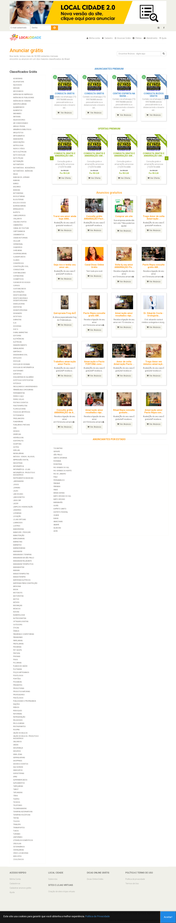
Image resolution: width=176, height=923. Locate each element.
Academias (17, 79)
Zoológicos (18, 859)
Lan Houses (18, 494)
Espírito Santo (59, 509)
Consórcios (18, 263)
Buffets (16, 212)
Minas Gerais (58, 493)
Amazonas (58, 522)
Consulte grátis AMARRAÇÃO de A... (64, 411)
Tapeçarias (18, 786)
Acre (55, 531)
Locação (17, 516)
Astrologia (18, 145)
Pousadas (17, 682)
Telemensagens (20, 808)
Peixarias (17, 647)
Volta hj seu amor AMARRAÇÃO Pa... (124, 265)
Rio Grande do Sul (61, 467)
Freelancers (18, 418)
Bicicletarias (19, 196)
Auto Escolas (19, 155)
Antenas (16, 117)
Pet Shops (17, 650)
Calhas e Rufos (19, 222)
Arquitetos (18, 133)
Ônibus (16, 631)
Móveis (16, 602)
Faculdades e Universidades (25, 387)
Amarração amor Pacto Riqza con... (153, 411)
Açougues (17, 85)
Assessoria (18, 139)
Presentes (17, 685)
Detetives (17, 316)
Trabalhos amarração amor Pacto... (64, 362)
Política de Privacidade (97, 916)
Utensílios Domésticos (23, 840)
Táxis (15, 796)
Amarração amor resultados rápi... (124, 314)
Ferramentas (19, 393)
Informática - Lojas (21, 469)
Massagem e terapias (22, 555)
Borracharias (19, 206)
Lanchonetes (19, 497)
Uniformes (17, 837)
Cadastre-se (15, 883)
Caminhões (18, 225)
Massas (16, 570)
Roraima (57, 461)
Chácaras (17, 250)
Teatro (16, 799)
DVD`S (15, 329)
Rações (16, 704)
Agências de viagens (22, 101)
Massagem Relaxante (22, 561)
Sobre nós (52, 879)
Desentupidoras (20, 310)
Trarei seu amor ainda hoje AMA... (64, 217)
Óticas (16, 628)
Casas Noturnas (20, 238)
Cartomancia (19, 231)
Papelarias (18, 641)
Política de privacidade (135, 879)
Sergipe (56, 451)
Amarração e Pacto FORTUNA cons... (94, 362)
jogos (16, 485)
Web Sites (17, 856)
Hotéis (16, 447)
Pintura (16, 653)
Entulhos (17, 358)
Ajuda (163, 38)
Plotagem (17, 669)
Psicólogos (18, 698)
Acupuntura (18, 82)
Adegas (16, 88)
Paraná (56, 483)
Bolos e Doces (19, 203)
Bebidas (16, 190)
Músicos (16, 609)
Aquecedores (19, 120)
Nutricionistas (19, 618)
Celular (16, 241)
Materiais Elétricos (21, 580)
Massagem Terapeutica (23, 564)
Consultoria (18, 270)
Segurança (18, 748)
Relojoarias (18, 723)
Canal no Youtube (21, 228)
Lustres (16, 526)
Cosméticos (18, 279)
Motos (16, 599)
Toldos (16, 821)
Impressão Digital (21, 460)
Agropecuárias (20, 104)
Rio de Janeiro (59, 474)
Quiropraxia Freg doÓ (64, 313)
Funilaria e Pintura (21, 425)
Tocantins (57, 448)
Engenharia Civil (20, 355)
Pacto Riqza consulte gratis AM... (94, 314)
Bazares (17, 187)
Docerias (17, 326)
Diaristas (17, 320)
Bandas (16, 180)
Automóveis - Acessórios (24, 168)
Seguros (17, 751)
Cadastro (108, 38)
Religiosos (17, 720)
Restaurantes (19, 726)
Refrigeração (19, 717)
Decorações (18, 292)
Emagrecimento (20, 345)
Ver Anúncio (68, 112)
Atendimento (151, 38)
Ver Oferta (157, 178)
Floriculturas (19, 409)
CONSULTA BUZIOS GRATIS (126, 94)
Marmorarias (19, 548)
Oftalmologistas (20, 621)
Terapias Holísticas (21, 815)
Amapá (56, 525)
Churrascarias (20, 254)
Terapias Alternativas (22, 812)
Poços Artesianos (21, 672)
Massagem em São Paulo (23, 558)
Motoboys (17, 593)
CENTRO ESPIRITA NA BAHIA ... (96, 94)
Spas (15, 777)
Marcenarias (19, 539)
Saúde (15, 745)
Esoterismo (18, 371)
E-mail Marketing (20, 332)
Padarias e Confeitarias (23, 634)
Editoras (17, 336)
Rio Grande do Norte (62, 471)
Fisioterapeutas (20, 406)
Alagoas (57, 528)
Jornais (16, 488)
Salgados (17, 742)
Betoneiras (18, 193)
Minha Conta (15, 879)
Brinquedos (18, 209)
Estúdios (17, 383)
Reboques (17, 711)
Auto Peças (18, 158)
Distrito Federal (60, 512)
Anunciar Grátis (124, 38)
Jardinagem (18, 481)
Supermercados (20, 780)
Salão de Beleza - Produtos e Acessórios (26, 737)
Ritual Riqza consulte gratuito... (124, 411)
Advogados (18, 91)
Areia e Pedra (19, 126)
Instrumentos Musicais (23, 478)
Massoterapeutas (21, 574)
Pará (55, 490)
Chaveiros (17, 247)
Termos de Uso (132, 883)
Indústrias (17, 463)
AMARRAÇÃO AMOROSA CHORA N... (155, 94)
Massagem (17, 551)
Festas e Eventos (20, 402)
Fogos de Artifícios (21, 412)
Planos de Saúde (20, 666)
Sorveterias (18, 773)
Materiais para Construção (25, 583)
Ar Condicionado (20, 123)
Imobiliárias (18, 453)
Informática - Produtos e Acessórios (24, 474)
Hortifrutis (18, 441)
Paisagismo (18, 637)
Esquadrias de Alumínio (23, 377)
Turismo (16, 834)
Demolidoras (19, 304)
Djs (14, 323)
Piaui (55, 477)
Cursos (16, 286)
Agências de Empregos (23, 94)
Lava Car (17, 500)
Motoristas (18, 596)
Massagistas (18, 567)
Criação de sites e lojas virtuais (61, 891)
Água (15, 174)
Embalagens (18, 348)
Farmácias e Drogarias (23, 390)
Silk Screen (18, 767)
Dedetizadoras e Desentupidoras (20, 299)
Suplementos (19, 783)
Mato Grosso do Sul (62, 496)
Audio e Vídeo (19, 149)
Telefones (17, 805)
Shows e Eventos (20, 764)
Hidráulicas (18, 438)
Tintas (16, 818)
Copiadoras (18, 276)
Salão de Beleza (20, 733)
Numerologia (19, 615)
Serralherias (19, 758)
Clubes (16, 260)
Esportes (17, 374)
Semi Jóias (17, 754)
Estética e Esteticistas (23, 380)
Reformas (17, 714)
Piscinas (16, 656)
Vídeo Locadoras (20, 853)
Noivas (16, 612)
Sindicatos (17, 770)
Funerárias (18, 422)
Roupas (16, 730)
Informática (18, 466)
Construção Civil (20, 266)
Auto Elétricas (19, 152)
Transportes (19, 828)
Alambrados (18, 107)
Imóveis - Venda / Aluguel (24, 457)
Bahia (55, 518)
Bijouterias (18, 200)
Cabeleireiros (19, 215)
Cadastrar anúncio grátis (20, 888)
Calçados (17, 219)
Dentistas (17, 307)
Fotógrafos (18, 415)
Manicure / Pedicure (22, 532)
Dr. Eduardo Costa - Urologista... (154, 314)
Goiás (55, 506)
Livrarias (17, 513)
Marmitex (17, 545)
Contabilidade (19, 273)
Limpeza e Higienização (23, 507)
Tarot (16, 789)
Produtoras (18, 688)
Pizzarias (17, 663)
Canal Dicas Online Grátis (94, 265)
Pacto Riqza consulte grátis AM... (154, 265)
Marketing (17, 542)
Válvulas (17, 844)
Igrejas (16, 450)
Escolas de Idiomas (21, 364)
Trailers (17, 824)
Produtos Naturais (21, 691)
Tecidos (16, 802)
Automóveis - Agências (23, 171)
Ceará (56, 515)
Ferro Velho (18, 399)
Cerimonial (18, 244)
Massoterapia (19, 577)
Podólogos (18, 676)
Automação (18, 161)
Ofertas (138, 38)
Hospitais (17, 444)
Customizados (19, 289)
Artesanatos (19, 136)
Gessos (16, 431)
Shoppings (17, 761)
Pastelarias (18, 644)
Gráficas (17, 434)
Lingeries (17, 510)
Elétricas (17, 342)
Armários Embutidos (22, 129)
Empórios (17, 352)
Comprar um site (124, 216)
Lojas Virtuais (19, 519)
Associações (18, 142)
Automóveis (18, 164)
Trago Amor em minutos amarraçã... (153, 362)
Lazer (15, 504)
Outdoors (17, 625)
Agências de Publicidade (23, 98)
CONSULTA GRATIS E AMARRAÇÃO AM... (156, 154)
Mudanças (17, 605)
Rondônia (57, 464)
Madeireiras (18, 529)
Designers (17, 313)
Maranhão (58, 502)
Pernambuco (59, 480)
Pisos (15, 660)
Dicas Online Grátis (95, 879)
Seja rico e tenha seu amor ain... (65, 265)
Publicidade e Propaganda (24, 701)
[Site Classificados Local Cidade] (27, 37)
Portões (17, 679)
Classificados (19, 257)
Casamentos (18, 235)
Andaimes (17, 113)
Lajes (15, 491)
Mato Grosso (59, 499)
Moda (15, 590)
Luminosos (17, 523)
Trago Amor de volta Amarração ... (153, 217)
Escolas (16, 361)
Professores (18, 695)
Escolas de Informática (23, 367)
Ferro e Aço (18, 396)
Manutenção (18, 535)
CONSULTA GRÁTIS (67, 93)
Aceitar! (168, 917)
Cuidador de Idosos (21, 282)
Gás (14, 428)
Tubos (16, 831)
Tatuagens (17, 793)
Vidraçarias (18, 850)
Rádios (16, 707)
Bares (15, 184)
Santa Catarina (60, 458)
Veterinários (19, 847)
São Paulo (57, 455)
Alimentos (17, 110)
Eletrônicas (18, 339)
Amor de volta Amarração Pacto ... (124, 362)
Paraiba (56, 486)
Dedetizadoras (19, 295)
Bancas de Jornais (21, 177)
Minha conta (94, 38)
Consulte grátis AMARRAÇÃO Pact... (94, 217)
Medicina (17, 586)
